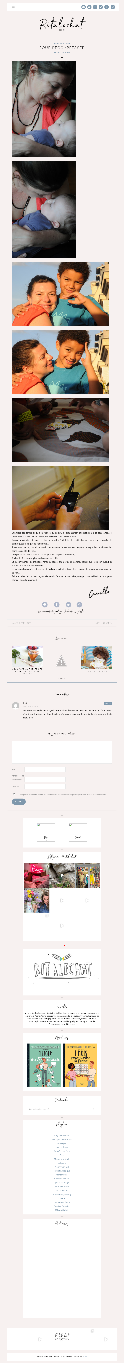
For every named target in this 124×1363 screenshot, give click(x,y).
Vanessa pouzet (62, 1178)
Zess (62, 1155)
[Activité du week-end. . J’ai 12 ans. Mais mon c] (36, 925)
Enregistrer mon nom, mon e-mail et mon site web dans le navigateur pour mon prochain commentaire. (63, 795)
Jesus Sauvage (62, 1182)
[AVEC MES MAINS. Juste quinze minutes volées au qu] (62, 925)
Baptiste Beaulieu (62, 1206)
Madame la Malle (62, 1159)
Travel (78, 838)
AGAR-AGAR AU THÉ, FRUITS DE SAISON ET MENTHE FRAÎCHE (27, 671)
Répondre (108, 703)
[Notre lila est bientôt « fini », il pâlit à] (36, 900)
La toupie (62, 1163)
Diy (46, 838)
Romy (84, 1357)
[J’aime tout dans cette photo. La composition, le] (87, 875)
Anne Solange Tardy (62, 1194)
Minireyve (62, 1143)
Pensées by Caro (62, 1151)
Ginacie (62, 1198)
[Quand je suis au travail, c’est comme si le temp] (62, 900)
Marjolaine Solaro (62, 1135)
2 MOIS (62, 678)
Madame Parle (62, 1186)
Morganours (62, 1174)
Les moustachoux (62, 1202)
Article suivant (103, 623)
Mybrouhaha (62, 1147)
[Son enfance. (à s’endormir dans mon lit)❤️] (36, 875)
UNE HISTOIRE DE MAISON (96, 672)
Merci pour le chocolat (62, 1139)
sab (25, 703)
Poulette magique (62, 1170)
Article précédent (22, 623)
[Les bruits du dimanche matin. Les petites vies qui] (62, 875)
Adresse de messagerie (18, 778)
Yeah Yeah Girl (62, 1166)
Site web (15, 787)
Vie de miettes (62, 1190)
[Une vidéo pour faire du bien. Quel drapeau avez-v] (87, 900)
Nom (14, 769)
